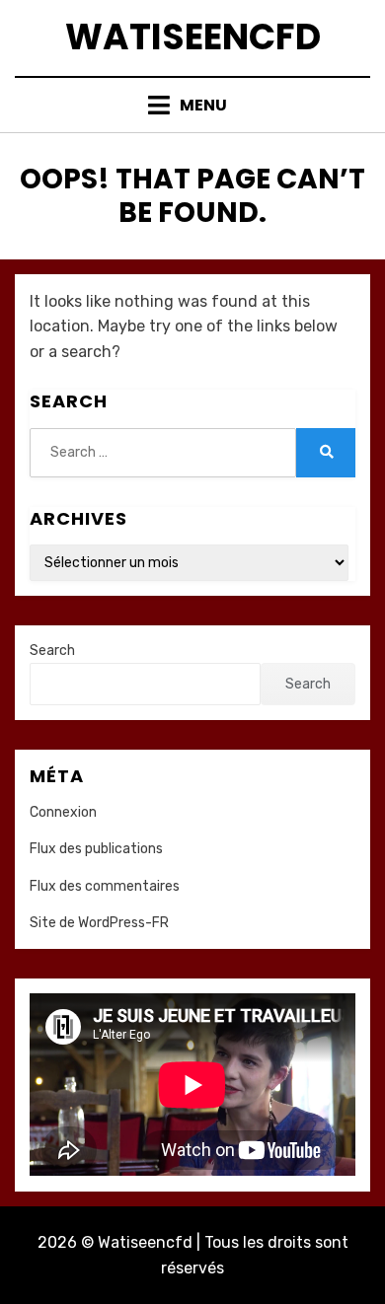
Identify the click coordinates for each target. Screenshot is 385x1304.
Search (52, 650)
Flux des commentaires (105, 886)
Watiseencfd (193, 37)
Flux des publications (96, 848)
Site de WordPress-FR (99, 922)
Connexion (63, 812)
